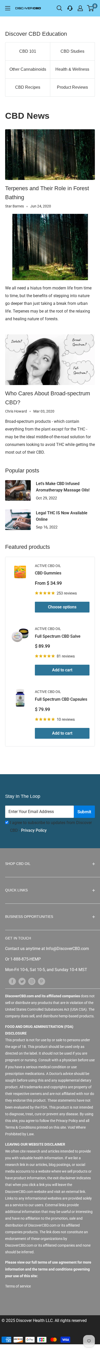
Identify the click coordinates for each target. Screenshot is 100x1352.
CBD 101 (27, 51)
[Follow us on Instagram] (31, 981)
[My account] (80, 8)
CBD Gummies (48, 573)
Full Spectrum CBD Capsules (61, 699)
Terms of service (18, 1286)
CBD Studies (72, 51)
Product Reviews (72, 87)
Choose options (62, 607)
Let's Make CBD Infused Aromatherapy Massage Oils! (62, 486)
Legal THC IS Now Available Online (61, 516)
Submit (84, 811)
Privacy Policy (34, 830)
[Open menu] (7, 8)
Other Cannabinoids (27, 69)
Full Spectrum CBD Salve (58, 636)
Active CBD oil (48, 566)
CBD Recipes (27, 87)
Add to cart (62, 670)
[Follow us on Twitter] (22, 981)
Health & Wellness (72, 69)
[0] (90, 8)
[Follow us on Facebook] (12, 981)
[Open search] (59, 8)
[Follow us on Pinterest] (41, 981)
